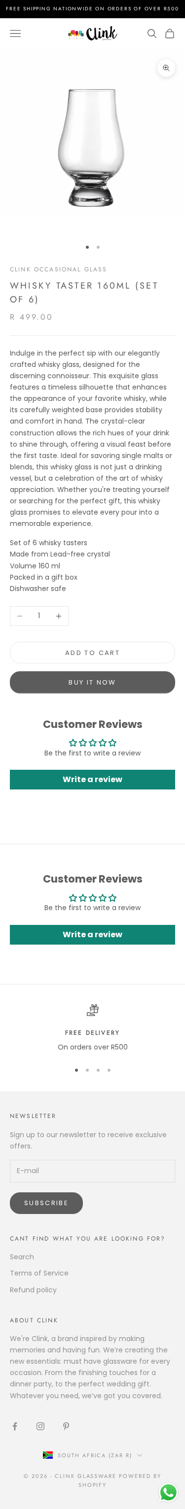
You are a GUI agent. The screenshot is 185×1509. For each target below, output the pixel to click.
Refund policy (33, 1290)
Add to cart (92, 652)
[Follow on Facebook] (15, 1426)
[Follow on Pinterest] (66, 1426)
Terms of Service (39, 1273)
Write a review (92, 779)
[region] (92, 1028)
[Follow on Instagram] (40, 1426)
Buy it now (92, 682)
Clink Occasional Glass (59, 269)
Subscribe (46, 1203)
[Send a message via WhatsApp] (168, 1492)
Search (22, 1257)
